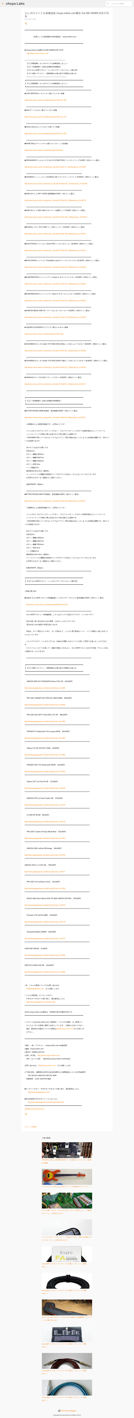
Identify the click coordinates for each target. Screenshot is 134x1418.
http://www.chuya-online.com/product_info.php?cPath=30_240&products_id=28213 (55, 300)
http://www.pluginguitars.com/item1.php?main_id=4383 (45, 755)
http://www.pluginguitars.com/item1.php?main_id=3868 (45, 972)
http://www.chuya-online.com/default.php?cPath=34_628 (45, 133)
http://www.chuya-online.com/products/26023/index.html (47, 604)
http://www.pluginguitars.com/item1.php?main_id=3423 (45, 838)
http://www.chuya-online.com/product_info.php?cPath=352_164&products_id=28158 (56, 184)
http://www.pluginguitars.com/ (39, 1092)
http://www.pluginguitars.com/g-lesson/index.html (46, 1102)
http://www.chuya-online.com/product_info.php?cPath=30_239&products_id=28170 (55, 250)
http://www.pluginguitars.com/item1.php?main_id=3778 (45, 922)
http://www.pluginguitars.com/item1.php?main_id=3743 (45, 805)
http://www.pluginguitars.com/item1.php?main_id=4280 (45, 688)
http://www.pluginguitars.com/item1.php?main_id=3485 (45, 721)
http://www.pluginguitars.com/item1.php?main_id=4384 (45, 738)
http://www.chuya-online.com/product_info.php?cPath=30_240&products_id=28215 (55, 284)
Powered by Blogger (68, 1411)
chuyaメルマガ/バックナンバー (34, 1109)
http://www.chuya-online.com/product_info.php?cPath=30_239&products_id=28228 (55, 267)
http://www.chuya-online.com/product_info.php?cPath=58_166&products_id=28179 (55, 200)
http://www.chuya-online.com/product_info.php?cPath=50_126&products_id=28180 (55, 351)
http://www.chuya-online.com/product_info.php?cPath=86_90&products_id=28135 (55, 417)
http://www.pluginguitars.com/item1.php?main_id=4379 (45, 822)
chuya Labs (15, 3)
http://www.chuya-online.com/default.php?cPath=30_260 (45, 100)
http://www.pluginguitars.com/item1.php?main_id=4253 (45, 771)
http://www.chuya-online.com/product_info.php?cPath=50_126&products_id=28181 (55, 367)
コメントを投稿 (30, 1127)
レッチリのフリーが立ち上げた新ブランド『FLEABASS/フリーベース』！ (66, 1186)
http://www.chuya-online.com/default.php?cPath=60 (44, 150)
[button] (26, 23)
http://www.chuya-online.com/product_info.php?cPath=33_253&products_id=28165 (55, 317)
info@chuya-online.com (65, 1029)
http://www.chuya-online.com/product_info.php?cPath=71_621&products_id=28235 (55, 167)
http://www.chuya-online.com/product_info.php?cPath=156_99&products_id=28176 (55, 234)
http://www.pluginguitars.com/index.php (40, 1002)
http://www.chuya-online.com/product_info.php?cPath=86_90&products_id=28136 (55, 501)
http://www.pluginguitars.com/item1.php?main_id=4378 (45, 855)
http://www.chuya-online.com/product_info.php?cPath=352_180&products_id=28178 (56, 217)
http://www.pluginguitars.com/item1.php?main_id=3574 (45, 938)
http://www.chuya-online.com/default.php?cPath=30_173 (45, 117)
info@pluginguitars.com (35, 989)
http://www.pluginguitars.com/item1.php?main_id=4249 (45, 788)
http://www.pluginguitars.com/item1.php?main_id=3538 (45, 955)
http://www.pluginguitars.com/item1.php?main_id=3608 (45, 705)
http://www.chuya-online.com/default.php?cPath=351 (44, 334)
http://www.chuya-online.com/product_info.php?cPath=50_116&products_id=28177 (55, 384)
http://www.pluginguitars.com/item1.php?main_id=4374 (45, 905)
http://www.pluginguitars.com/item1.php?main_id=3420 (45, 888)
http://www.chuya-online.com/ (37, 53)
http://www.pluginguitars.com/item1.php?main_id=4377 (45, 872)
